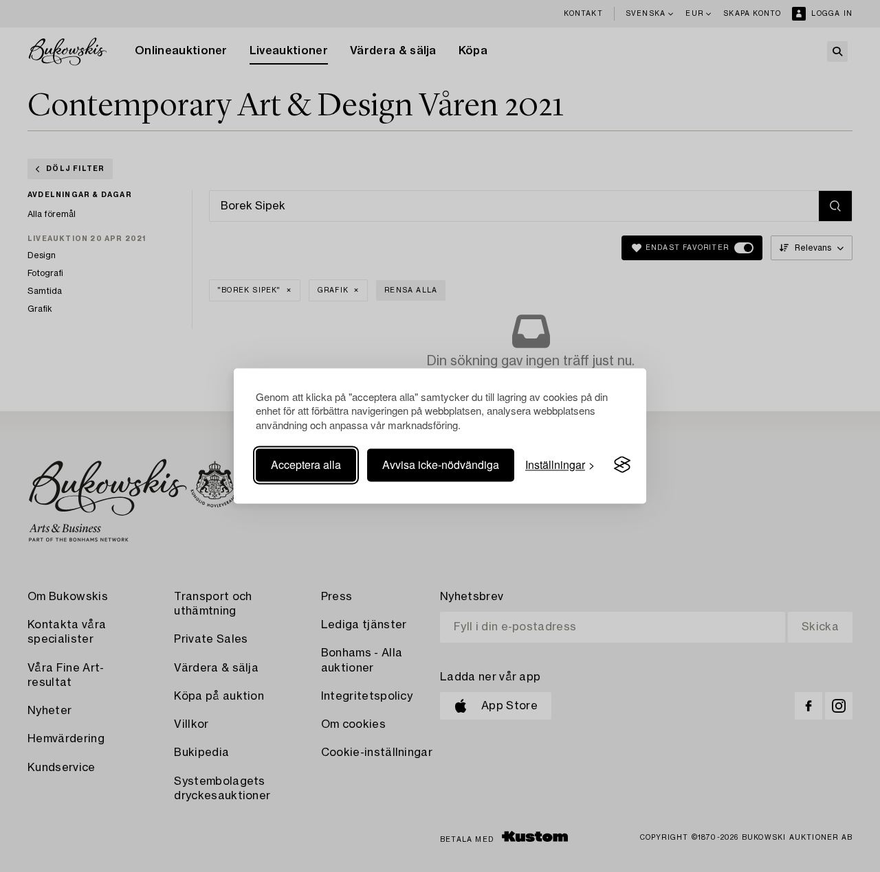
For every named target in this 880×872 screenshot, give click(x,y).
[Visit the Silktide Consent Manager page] (622, 464)
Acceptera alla (306, 464)
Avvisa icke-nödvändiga (440, 464)
